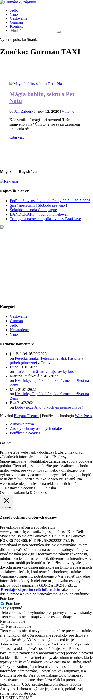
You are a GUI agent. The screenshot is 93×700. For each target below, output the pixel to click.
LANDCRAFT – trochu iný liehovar (39, 214)
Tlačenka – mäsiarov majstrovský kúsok (46, 371)
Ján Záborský (24, 111)
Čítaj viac (16, 137)
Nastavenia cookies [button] (20, 488)
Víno (14, 14)
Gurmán (16, 22)
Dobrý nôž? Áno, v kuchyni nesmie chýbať (49, 407)
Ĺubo (14, 367)
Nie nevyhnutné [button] (12, 621)
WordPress (83, 416)
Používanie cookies (25, 433)
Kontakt (16, 26)
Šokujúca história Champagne (33, 210)
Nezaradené (19, 330)
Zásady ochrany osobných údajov (36, 428)
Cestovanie (18, 18)
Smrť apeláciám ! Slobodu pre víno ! (38, 205)
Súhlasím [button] (48, 488)
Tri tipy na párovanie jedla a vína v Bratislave (45, 219)
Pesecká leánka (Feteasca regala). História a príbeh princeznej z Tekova (46, 360)
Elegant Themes (26, 416)
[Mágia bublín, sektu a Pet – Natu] (37, 84)
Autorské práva (22, 424)
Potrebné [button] (7, 598)
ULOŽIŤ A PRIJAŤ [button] (16, 698)
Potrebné (13, 603)
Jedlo (14, 10)
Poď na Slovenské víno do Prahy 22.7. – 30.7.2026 (50, 201)
